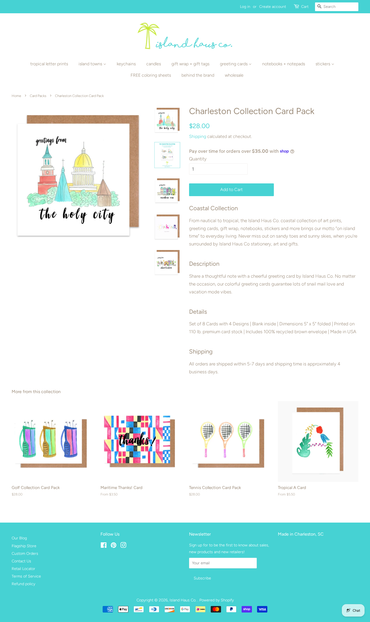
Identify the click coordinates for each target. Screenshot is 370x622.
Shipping (197, 136)
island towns (91, 63)
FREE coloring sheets (151, 75)
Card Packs (38, 96)
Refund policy (23, 583)
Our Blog (19, 538)
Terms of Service (26, 576)
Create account (272, 6)
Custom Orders (25, 553)
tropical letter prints (49, 63)
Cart (305, 6)
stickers (323, 63)
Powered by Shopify (216, 600)
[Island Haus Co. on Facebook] (103, 546)
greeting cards (234, 63)
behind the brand (197, 75)
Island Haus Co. (183, 600)
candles (153, 63)
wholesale (234, 75)
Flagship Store (24, 545)
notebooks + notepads (283, 63)
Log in (245, 6)
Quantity (198, 158)
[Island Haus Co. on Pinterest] (113, 546)
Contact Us (21, 561)
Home (16, 96)
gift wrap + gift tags (190, 63)
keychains (126, 63)
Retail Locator (23, 568)
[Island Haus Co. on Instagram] (123, 546)
